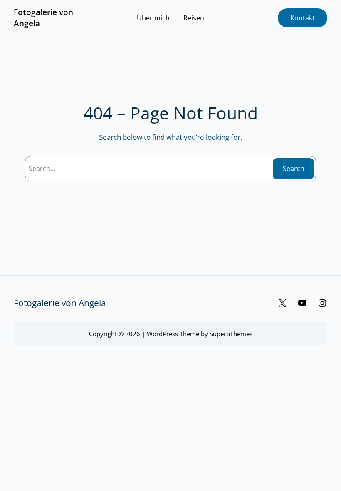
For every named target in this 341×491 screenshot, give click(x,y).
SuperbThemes (231, 334)
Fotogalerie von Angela (60, 303)
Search (293, 168)
